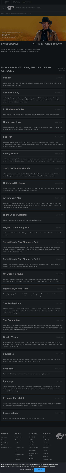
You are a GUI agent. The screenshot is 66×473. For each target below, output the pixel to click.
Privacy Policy (51, 466)
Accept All (39, 469)
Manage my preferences (26, 469)
